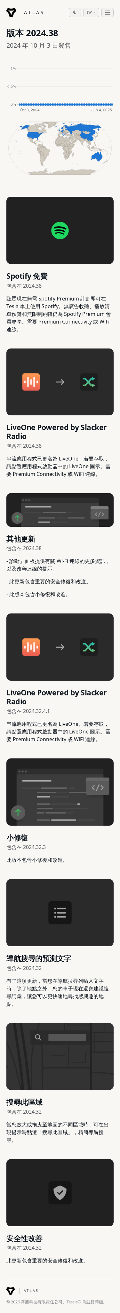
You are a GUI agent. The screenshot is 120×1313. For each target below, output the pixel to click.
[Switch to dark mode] (75, 12)
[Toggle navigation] (107, 12)
